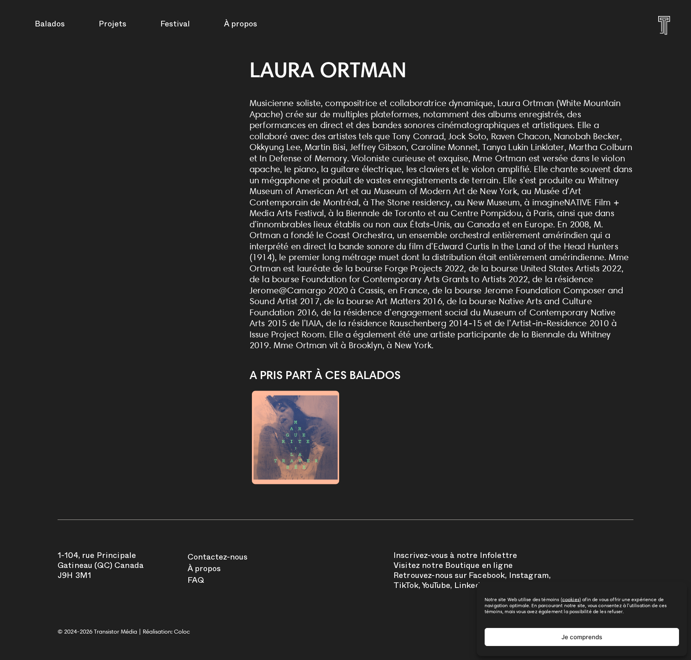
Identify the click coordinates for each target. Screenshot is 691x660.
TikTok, (406, 587)
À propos (240, 25)
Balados (50, 25)
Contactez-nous (218, 558)
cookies (570, 599)
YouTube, (437, 587)
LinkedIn (470, 587)
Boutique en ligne (479, 567)
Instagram (529, 577)
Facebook (487, 577)
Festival (175, 25)
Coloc (182, 631)
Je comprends (581, 637)
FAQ (196, 582)
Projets (112, 25)
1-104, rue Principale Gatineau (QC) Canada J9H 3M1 (101, 567)
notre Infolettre (487, 557)
